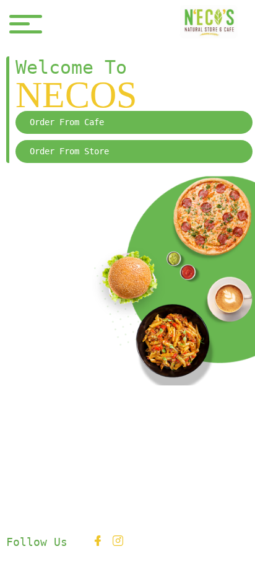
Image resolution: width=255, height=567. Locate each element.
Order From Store (69, 151)
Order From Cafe (67, 122)
